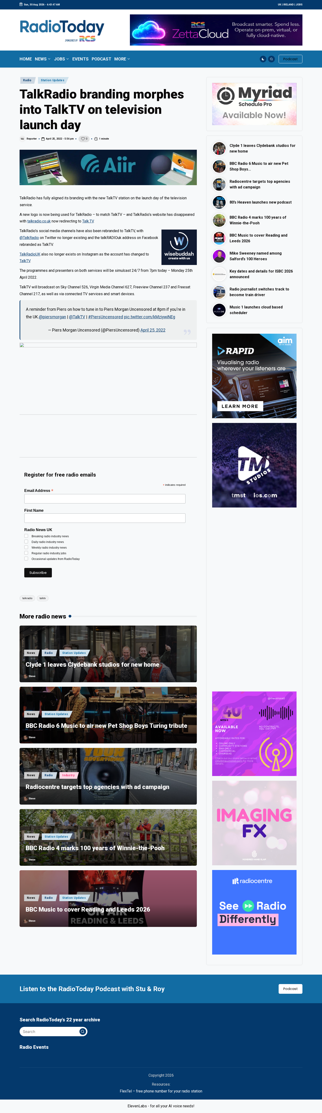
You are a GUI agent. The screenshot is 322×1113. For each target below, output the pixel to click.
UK (279, 4)
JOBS (299, 4)
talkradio (27, 598)
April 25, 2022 (152, 330)
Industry (68, 775)
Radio (27, 80)
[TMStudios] (254, 465)
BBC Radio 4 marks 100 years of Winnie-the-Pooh (95, 848)
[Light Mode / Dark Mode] (263, 59)
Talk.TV (88, 221)
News (31, 653)
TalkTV (25, 261)
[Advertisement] (108, 438)
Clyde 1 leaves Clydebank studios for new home (92, 664)
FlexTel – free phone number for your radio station (161, 1091)
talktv (43, 598)
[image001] (254, 733)
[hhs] (254, 822)
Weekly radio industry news (49, 547)
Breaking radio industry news (50, 536)
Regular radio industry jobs (49, 553)
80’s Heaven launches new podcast (261, 202)
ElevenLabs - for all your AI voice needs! (161, 1106)
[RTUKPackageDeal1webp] (108, 167)
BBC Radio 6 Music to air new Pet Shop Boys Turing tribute (106, 725)
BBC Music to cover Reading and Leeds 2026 (88, 909)
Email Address (38, 490)
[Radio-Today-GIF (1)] (254, 912)
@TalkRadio (29, 237)
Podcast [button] (290, 988)
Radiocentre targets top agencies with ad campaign (97, 786)
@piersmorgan (52, 317)
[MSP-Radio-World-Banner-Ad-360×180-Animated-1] (254, 104)
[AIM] (254, 375)
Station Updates (53, 80)
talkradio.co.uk (39, 221)
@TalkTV (77, 317)
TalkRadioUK (30, 254)
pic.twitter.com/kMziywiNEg (149, 317)
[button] (290, 59)
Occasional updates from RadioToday (56, 559)
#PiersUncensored (105, 317)
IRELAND (288, 4)
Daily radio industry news (48, 542)
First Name (34, 510)
